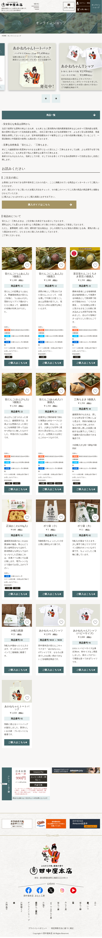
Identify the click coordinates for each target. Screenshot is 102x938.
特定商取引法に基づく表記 (62, 928)
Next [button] (46, 98)
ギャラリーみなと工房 (51, 907)
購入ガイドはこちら (39, 204)
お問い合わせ (7, 904)
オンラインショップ (29, 910)
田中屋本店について (88, 904)
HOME (4, 36)
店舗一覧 (73, 900)
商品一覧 (50, 115)
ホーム (95, 902)
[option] (51, 66)
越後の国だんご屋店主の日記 (36, 905)
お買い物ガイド (21, 905)
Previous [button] (56, 98)
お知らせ (44, 903)
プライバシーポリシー (37, 928)
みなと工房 (66, 903)
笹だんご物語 (81, 903)
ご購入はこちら (17, 363)
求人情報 (14, 900)
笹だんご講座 (58, 903)
